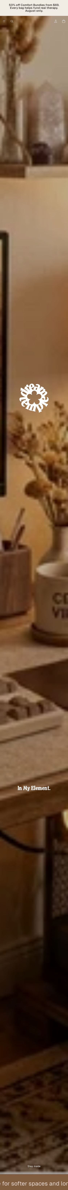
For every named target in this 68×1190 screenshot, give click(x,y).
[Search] (12, 21)
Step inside (34, 1166)
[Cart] (64, 21)
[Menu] (4, 21)
